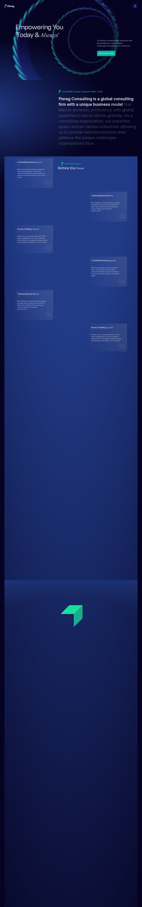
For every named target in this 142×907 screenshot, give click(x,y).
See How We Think (106, 53)
